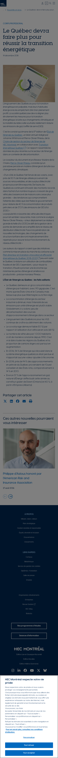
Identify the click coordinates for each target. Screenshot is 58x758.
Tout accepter (29, 753)
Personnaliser (29, 737)
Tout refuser (29, 745)
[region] (29, 716)
